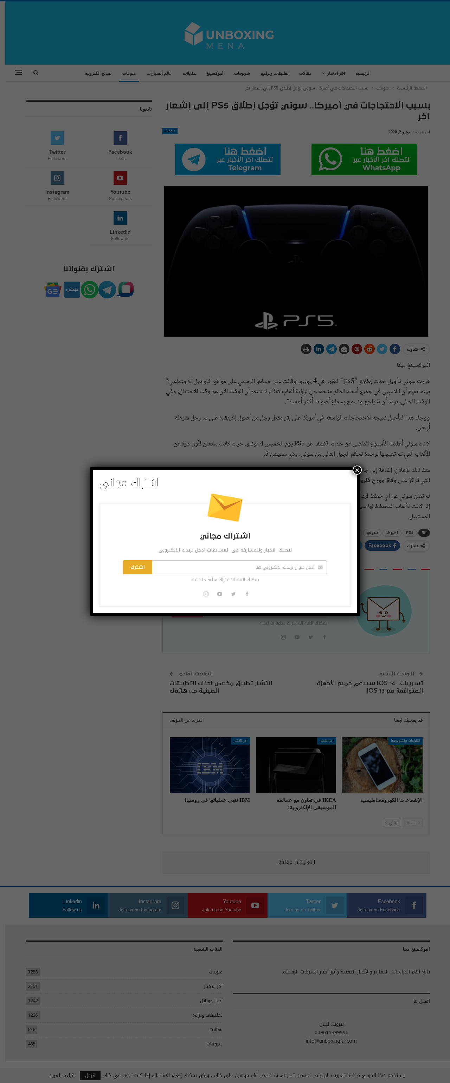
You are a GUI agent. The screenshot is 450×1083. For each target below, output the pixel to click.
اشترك (137, 567)
